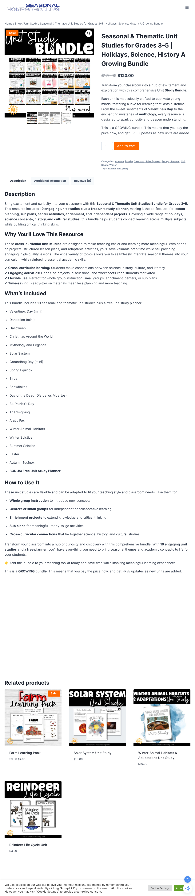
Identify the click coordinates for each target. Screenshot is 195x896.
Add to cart (126, 146)
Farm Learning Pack (25, 753)
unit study (122, 168)
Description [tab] (18, 181)
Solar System (152, 161)
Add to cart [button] (33, 771)
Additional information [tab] (50, 181)
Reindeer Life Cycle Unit (28, 845)
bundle (112, 168)
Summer (175, 161)
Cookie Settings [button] (160, 888)
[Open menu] (186, 7)
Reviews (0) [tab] (82, 181)
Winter (113, 164)
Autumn (119, 161)
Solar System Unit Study (93, 753)
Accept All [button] (182, 888)
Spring (165, 161)
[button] (88, 33)
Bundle (129, 161)
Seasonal (139, 161)
